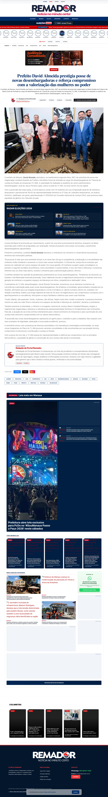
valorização (53, 383)
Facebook (26, 363)
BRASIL (50, 1)
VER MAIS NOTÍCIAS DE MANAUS (54, 682)
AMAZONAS (57, 18)
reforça (42, 383)
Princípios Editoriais (45, 773)
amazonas (21, 45)
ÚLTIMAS (45, 1)
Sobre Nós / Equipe (45, 771)
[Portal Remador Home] (54, 756)
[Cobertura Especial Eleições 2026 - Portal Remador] (43, 23)
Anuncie (75, 776)
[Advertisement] (79, 413)
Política (58, 41)
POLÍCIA (49, 18)
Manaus (75, 379)
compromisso (33, 45)
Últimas (65, 41)
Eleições (50, 41)
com (27, 45)
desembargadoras (53, 45)
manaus (7, 45)
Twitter (25, 371)
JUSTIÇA (57, 1)
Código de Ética (44, 776)
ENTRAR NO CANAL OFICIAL (89, 590)
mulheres (85, 379)
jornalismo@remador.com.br (83, 773)
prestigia (33, 383)
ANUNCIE (63, 1)
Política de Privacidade (50, 792)
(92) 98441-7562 (85, 771)
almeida (14, 45)
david (44, 45)
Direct (32, 371)
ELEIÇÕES (33, 18)
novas (94, 379)
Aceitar (75, 792)
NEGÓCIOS (75, 18)
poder (8, 383)
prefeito (23, 383)
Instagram (19, 363)
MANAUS (41, 18)
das (40, 45)
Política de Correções (45, 779)
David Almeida (29, 177)
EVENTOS (66, 18)
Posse (15, 383)
